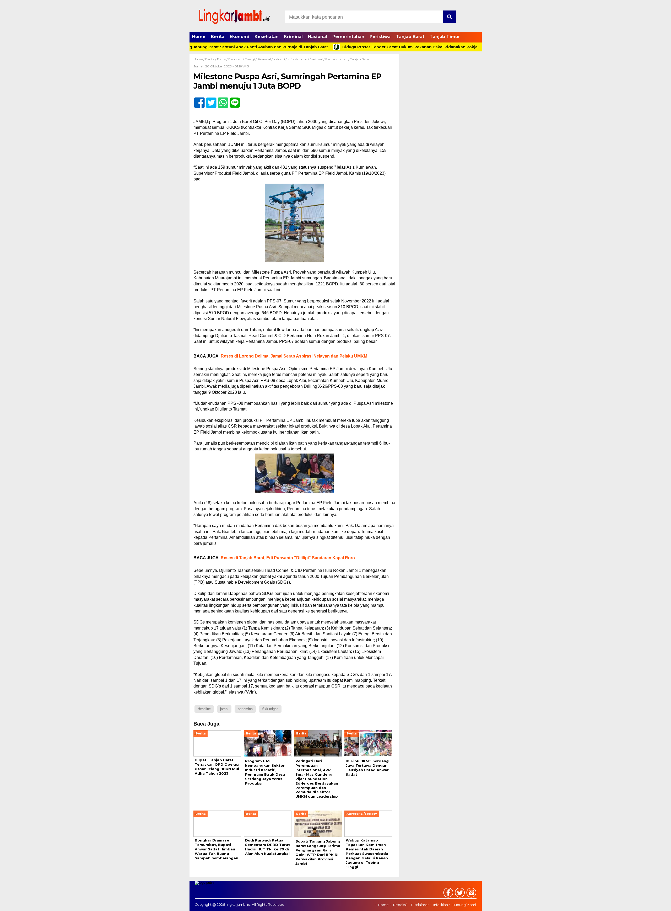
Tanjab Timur (445, 36)
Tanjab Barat (410, 36)
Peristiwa (380, 36)
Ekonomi (239, 36)
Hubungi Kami (464, 905)
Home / (199, 59)
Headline (204, 709)
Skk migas (270, 709)
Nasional (317, 36)
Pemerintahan (348, 36)
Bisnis (221, 59)
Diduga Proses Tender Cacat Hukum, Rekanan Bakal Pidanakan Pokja (384, 47)
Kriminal (293, 36)
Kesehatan (267, 36)
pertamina (245, 709)
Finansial (264, 59)
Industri (279, 59)
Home (198, 36)
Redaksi (400, 905)
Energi (250, 59)
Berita (217, 36)
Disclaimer (420, 905)
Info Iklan (440, 905)
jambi (224, 709)
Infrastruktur (297, 59)
